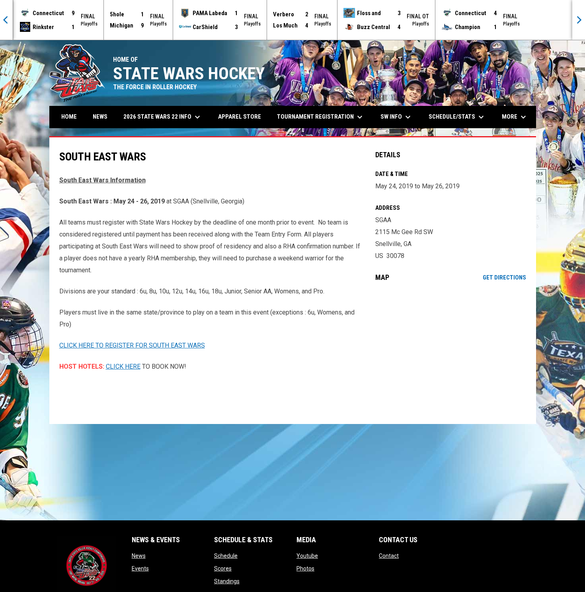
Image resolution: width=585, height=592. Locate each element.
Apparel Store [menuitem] (239, 116)
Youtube (307, 556)
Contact (389, 556)
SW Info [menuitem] (396, 117)
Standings (227, 581)
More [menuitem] (515, 117)
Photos (305, 568)
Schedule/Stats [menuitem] (457, 117)
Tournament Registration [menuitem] (321, 117)
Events (140, 568)
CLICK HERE (123, 366)
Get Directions (504, 277)
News (139, 556)
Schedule (226, 556)
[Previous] (6, 20)
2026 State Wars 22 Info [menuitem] (162, 117)
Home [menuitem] (69, 116)
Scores (223, 568)
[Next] (578, 20)
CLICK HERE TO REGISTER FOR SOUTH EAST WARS (132, 345)
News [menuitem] (100, 116)
